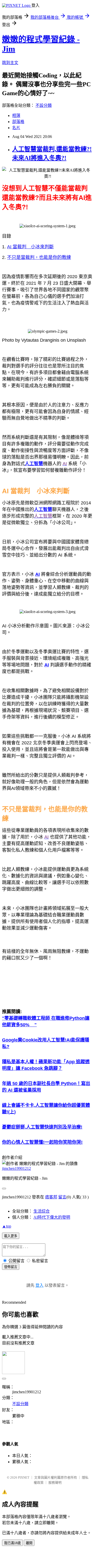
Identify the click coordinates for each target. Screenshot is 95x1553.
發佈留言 (10, 1267)
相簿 (16, 115)
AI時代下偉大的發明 (51, 1217)
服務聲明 (55, 1482)
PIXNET (23, 1477)
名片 (16, 128)
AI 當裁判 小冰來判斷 (30, 246)
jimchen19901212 (16, 1168)
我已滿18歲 (12, 1543)
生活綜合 (41, 1211)
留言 (62, 1197)
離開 (29, 1543)
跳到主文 (10, 62)
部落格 (18, 121)
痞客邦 (51, 1197)
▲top (6, 1226)
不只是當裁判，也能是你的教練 (39, 257)
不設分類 (43, 105)
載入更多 (10, 1236)
